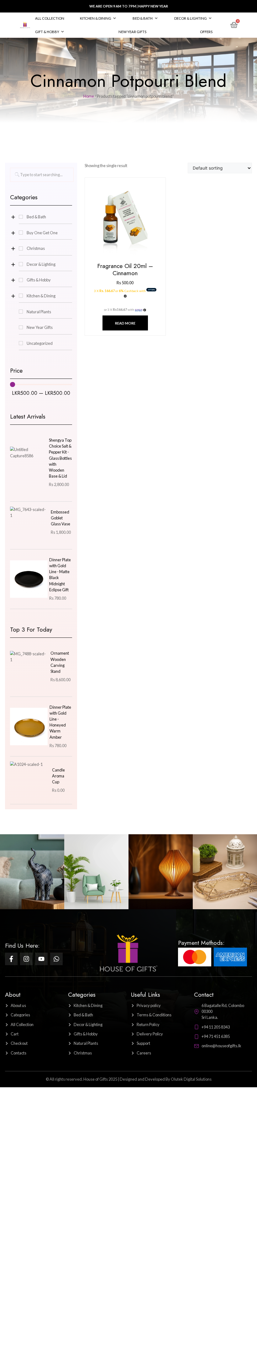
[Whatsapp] (56, 959)
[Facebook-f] (11, 959)
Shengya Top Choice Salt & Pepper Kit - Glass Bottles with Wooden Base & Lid (60, 458)
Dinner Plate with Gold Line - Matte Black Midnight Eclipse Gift (60, 574)
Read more (125, 323)
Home (88, 96)
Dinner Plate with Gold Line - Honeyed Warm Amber (60, 722)
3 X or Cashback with (120, 291)
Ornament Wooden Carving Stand (59, 662)
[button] (98, 18)
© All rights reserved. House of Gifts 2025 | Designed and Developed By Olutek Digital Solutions (129, 1079)
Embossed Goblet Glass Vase (60, 517)
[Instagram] (26, 959)
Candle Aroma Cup (58, 775)
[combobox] (42, 175)
